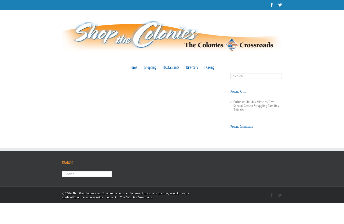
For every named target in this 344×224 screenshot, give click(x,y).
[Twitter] (280, 5)
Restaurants (171, 67)
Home (133, 67)
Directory (192, 67)
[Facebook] (272, 5)
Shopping (150, 67)
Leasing (209, 67)
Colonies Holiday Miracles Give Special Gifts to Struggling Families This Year (256, 106)
